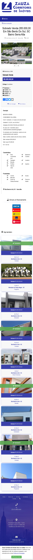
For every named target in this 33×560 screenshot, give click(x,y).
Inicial (4, 497)
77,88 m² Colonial (16, 458)
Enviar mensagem (12, 103)
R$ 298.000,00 (16, 395)
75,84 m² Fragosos (16, 287)
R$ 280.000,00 (16, 338)
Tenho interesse (22, 103)
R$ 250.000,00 (16, 367)
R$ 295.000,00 (16, 253)
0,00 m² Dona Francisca (16, 373)
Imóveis (18, 497)
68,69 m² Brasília (16, 401)
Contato (14, 498)
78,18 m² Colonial (16, 344)
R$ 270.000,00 (16, 481)
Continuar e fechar (17, 557)
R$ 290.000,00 (16, 281)
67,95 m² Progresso (16, 487)
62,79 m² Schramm (16, 316)
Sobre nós (10, 497)
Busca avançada (7, 23)
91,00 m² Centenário (16, 430)
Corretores (25, 497)
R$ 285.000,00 (16, 310)
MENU (6, 19)
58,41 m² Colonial (16, 259)
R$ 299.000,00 (16, 424)
